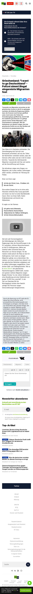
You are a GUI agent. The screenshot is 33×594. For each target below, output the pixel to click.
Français (12, 582)
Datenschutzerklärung (16, 541)
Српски (19, 582)
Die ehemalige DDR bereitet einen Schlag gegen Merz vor (15, 450)
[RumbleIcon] (18, 570)
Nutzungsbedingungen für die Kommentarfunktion (16, 550)
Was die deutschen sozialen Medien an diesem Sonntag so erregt (15, 458)
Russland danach (16, 521)
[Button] (28, 409)
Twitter (16, 486)
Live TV (10, 3)
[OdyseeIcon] (21, 570)
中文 (25, 582)
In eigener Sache (16, 553)
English (6, 581)
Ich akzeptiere (16, 414)
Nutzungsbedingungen (16, 544)
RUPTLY (16, 510)
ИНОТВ (16, 504)
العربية (20, 581)
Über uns (16, 546)
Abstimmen (9, 49)
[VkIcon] (15, 570)
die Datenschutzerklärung (20, 414)
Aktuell (16, 494)
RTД (16, 507)
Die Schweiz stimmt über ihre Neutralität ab (15, 22)
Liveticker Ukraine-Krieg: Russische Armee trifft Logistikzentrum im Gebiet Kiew (15, 431)
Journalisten (16, 556)
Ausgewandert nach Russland (16, 524)
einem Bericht (8, 268)
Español (26, 581)
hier (15, 590)
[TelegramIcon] (11, 570)
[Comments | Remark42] (16, 380)
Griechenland (7, 364)
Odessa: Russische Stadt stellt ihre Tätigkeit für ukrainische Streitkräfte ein (16, 441)
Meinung (16, 499)
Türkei (27, 364)
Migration (18, 364)
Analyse (16, 497)
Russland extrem (16, 527)
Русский (13, 581)
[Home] (3, 3)
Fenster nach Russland (16, 513)
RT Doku (16, 529)
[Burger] (30, 3)
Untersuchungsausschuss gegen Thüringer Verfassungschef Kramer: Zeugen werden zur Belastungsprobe (15, 467)
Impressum (16, 538)
